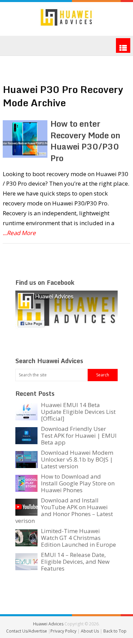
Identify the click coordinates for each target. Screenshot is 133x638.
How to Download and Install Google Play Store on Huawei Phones (78, 483)
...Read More (19, 233)
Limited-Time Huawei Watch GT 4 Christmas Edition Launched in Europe (78, 537)
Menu (123, 45)
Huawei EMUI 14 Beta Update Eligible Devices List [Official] (78, 411)
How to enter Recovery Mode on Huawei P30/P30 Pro (85, 141)
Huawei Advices (48, 624)
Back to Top (115, 631)
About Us (90, 631)
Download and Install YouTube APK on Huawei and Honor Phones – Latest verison (64, 510)
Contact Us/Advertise (27, 631)
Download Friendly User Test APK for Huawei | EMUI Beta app (79, 435)
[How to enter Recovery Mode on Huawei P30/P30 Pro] (25, 139)
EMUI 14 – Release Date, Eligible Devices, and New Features (75, 561)
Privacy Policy (63, 631)
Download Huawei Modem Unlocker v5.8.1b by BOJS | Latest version (77, 459)
